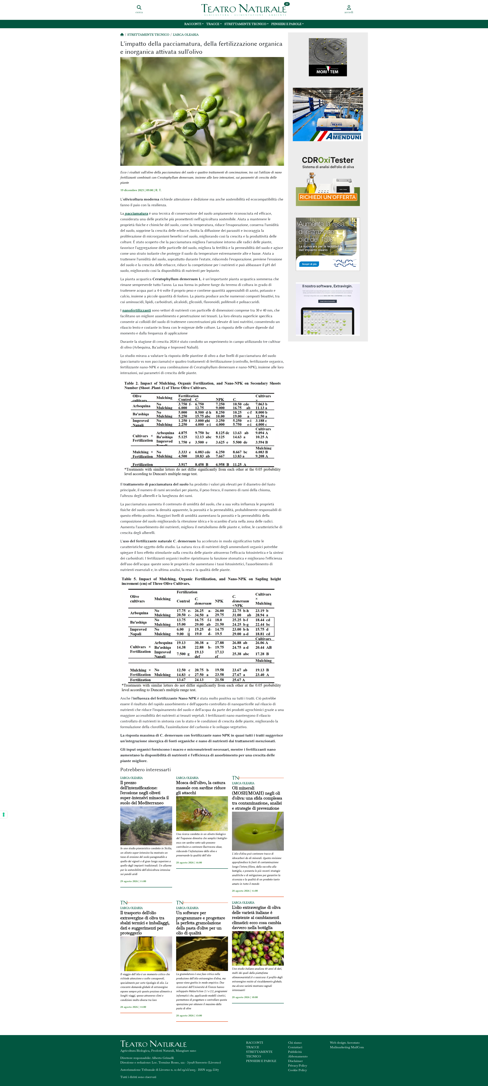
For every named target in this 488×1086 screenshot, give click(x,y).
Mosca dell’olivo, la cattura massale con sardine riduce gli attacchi (201, 787)
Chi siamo (295, 1043)
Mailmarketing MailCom (347, 1047)
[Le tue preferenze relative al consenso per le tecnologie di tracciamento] (3, 814)
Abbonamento (298, 1056)
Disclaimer (295, 1061)
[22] (244, 9)
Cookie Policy (297, 1070)
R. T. (158, 190)
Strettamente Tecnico (245, 24)
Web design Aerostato (345, 1043)
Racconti (192, 24)
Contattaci (295, 1047)
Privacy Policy (297, 1065)
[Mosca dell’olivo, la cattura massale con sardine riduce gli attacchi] (202, 814)
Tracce (212, 24)
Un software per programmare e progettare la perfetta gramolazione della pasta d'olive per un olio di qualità (200, 922)
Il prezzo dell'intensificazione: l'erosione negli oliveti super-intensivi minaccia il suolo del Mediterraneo (144, 792)
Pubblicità (295, 1052)
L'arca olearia (186, 35)
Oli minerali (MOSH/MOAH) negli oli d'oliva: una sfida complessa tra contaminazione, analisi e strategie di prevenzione (257, 798)
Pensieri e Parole (286, 24)
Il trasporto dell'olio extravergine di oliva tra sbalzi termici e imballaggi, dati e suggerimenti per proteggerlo (144, 922)
